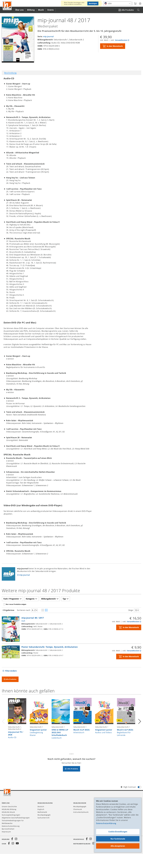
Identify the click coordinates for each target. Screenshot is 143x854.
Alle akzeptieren (118, 846)
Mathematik (42, 812)
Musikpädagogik (44, 815)
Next (139, 721)
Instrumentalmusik (80, 812)
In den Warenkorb (115, 46)
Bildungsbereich (48, 599)
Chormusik (77, 809)
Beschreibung (10, 73)
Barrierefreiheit (8, 829)
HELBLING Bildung (9, 809)
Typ (64, 599)
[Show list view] (46, 610)
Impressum (6, 832)
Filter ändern (11, 671)
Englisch (41, 809)
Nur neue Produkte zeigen (16, 604)
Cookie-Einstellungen (117, 831)
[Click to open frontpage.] (7, 5)
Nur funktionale (117, 839)
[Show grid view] (42, 610)
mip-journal (48, 36)
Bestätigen (93, 3)
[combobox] (117, 3)
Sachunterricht (43, 818)
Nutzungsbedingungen (11, 815)
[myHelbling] (140, 3)
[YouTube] (17, 843)
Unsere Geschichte (9, 806)
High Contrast (129, 787)
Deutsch (41, 806)
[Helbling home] (7, 792)
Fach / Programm (11, 599)
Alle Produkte (128, 10)
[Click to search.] (138, 10)
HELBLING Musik (8, 812)
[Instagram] (16, 839)
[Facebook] (12, 839)
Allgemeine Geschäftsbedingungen (16, 818)
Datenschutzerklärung (106, 823)
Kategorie (30, 599)
